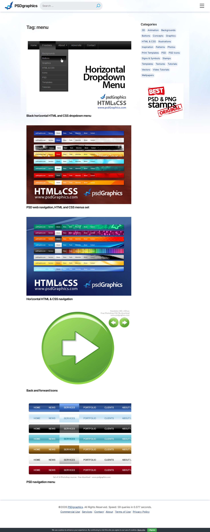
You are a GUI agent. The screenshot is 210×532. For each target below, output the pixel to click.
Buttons (146, 35)
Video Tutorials (161, 69)
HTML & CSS (149, 41)
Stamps (167, 58)
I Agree (152, 530)
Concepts (158, 35)
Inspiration (147, 47)
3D (143, 30)
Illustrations (164, 41)
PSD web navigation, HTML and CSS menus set (57, 207)
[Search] (98, 6)
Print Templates (150, 52)
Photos (171, 47)
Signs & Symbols (151, 58)
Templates (147, 63)
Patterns (160, 47)
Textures (160, 63)
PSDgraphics (26, 6)
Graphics (171, 35)
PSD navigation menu (40, 482)
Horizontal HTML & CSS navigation (49, 299)
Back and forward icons (42, 390)
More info (141, 530)
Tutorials (172, 63)
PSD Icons (174, 52)
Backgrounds (168, 30)
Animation (153, 30)
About (109, 511)
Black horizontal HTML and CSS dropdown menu (58, 115)
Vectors (146, 69)
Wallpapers (148, 75)
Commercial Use (70, 511)
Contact (99, 511)
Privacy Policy (141, 511)
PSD (163, 52)
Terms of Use (123, 511)
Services (87, 511)
